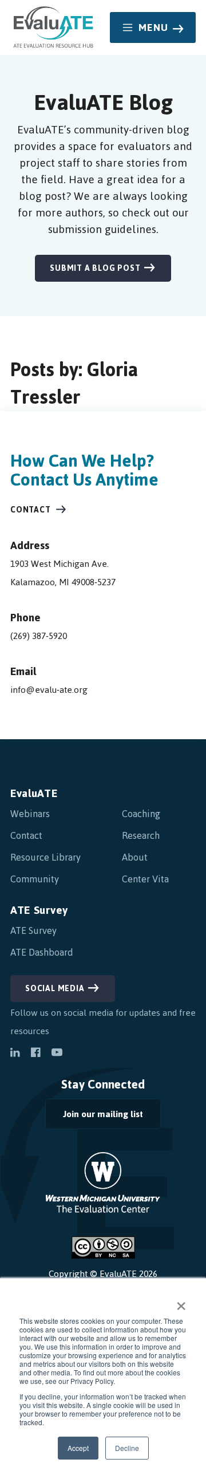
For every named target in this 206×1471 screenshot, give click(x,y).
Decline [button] (127, 1448)
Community (34, 879)
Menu (153, 27)
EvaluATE (34, 793)
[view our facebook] (35, 1053)
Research (141, 835)
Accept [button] (78, 1448)
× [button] (181, 1302)
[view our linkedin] (14, 1053)
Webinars (30, 813)
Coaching (141, 813)
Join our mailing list (94, 1117)
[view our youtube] (57, 1053)
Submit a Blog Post (95, 268)
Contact (30, 510)
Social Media (55, 988)
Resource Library (45, 857)
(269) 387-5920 (38, 636)
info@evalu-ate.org (49, 690)
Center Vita (145, 879)
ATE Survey (39, 910)
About (135, 857)
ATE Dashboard (41, 952)
